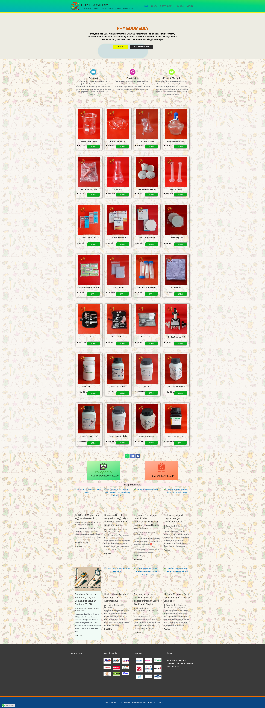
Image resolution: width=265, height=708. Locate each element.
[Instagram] (132, 456)
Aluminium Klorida (89, 386)
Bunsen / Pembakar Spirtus (176, 141)
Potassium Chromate (118, 386)
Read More (78, 547)
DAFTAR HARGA (166, 6)
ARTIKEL (190, 6)
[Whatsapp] (127, 456)
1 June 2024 (120, 605)
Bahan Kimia (81, 525)
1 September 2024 (92, 608)
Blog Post (90, 525)
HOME (145, 6)
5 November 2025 (92, 522)
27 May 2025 (150, 532)
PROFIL (154, 6)
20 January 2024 (142, 610)
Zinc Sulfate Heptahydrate (176, 386)
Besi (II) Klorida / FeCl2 (176, 436)
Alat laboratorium (179, 607)
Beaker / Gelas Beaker (89, 141)
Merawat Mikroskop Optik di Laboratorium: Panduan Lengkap (177, 597)
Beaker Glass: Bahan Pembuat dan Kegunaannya (115, 597)
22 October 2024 (181, 526)
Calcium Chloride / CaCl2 (147, 436)
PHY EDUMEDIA (94, 5)
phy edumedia (143, 608)
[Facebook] (138, 456)
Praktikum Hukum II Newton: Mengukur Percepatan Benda (174, 518)
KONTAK (180, 6)
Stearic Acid (147, 386)
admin (81, 522)
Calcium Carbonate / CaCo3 (118, 436)
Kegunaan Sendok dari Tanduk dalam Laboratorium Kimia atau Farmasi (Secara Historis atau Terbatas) (146, 522)
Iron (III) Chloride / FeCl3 (89, 436)
